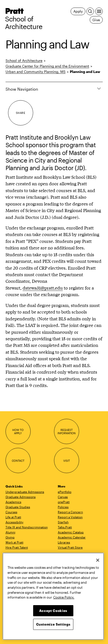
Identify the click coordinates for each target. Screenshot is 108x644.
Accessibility (14, 522)
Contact (18, 460)
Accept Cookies (53, 611)
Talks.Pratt (65, 527)
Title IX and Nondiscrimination (27, 527)
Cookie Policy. (63, 597)
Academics (13, 502)
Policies (63, 507)
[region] (53, 596)
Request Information (67, 431)
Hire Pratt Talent (17, 547)
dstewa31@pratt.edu (43, 288)
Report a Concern (70, 512)
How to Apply (17, 431)
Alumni (10, 532)
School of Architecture (23, 22)
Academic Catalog (71, 532)
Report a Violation (70, 517)
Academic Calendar (72, 537)
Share (20, 112)
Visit (66, 460)
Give (96, 20)
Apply (78, 11)
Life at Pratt (13, 517)
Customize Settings (53, 624)
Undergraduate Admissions (25, 492)
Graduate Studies (18, 507)
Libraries (64, 542)
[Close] (97, 560)
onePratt (64, 502)
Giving (10, 537)
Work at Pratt (14, 542)
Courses (11, 512)
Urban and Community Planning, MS (36, 71)
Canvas (63, 497)
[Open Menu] (99, 11)
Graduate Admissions (21, 497)
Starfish (63, 522)
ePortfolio (64, 492)
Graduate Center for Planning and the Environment (47, 66)
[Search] (90, 11)
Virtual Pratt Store (70, 547)
